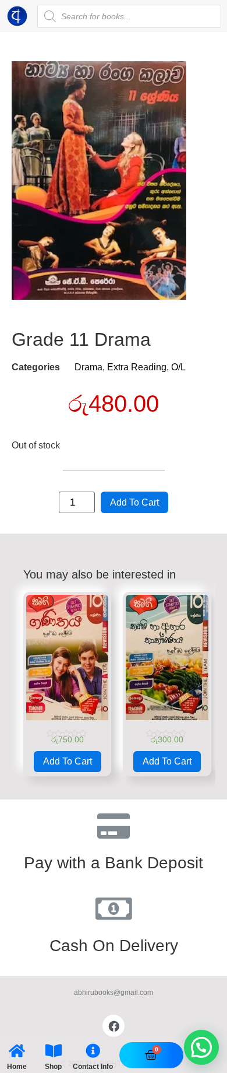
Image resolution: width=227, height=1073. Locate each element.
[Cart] (151, 1055)
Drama (88, 367)
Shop (53, 1067)
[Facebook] (113, 1026)
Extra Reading (136, 367)
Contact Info (93, 1067)
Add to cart (134, 502)
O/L (178, 367)
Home (17, 1067)
